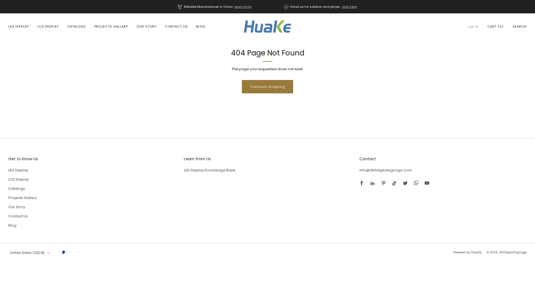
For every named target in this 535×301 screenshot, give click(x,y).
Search (520, 26)
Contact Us (176, 26)
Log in (473, 26)
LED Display (18, 26)
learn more (242, 6)
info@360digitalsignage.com (385, 170)
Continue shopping (267, 86)
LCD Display (48, 26)
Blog (200, 26)
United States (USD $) (27, 253)
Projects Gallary (111, 26)
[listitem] (215, 6)
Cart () (495, 26)
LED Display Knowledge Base (209, 170)
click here (349, 6)
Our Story (147, 26)
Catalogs (76, 26)
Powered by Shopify (467, 252)
